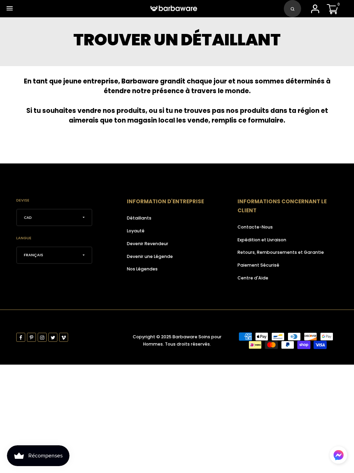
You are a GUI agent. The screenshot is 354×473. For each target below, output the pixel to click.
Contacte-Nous (255, 227)
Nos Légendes (142, 269)
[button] (338, 455)
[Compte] (315, 11)
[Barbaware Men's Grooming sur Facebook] (20, 337)
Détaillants (139, 218)
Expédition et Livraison (261, 240)
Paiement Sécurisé (258, 265)
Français (33, 255)
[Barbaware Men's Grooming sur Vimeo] (63, 337)
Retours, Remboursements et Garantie (280, 252)
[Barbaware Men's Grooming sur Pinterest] (31, 337)
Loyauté (136, 231)
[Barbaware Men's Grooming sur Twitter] (52, 337)
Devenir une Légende (150, 256)
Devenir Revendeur (147, 244)
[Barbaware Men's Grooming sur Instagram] (42, 337)
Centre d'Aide (252, 278)
